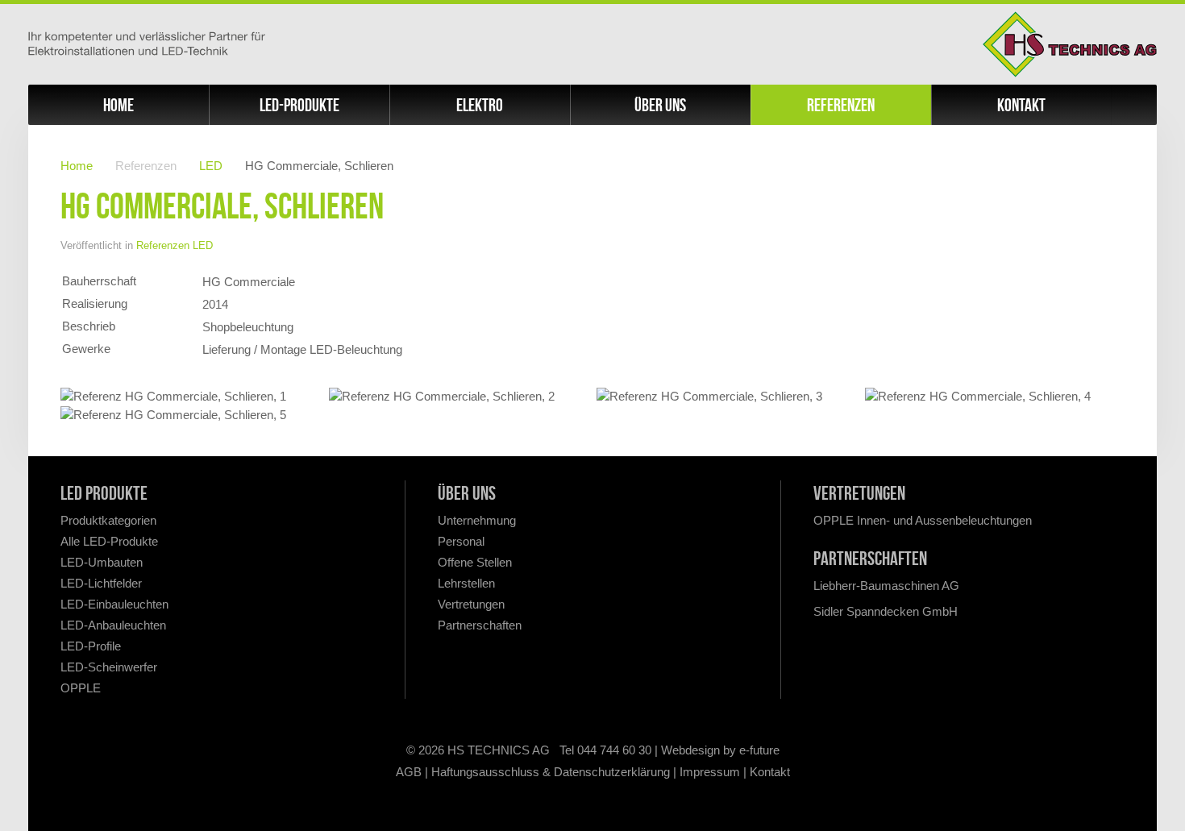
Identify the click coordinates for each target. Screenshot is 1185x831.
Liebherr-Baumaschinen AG (886, 585)
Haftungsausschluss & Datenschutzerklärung (550, 772)
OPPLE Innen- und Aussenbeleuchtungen (922, 520)
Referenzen (841, 104)
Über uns (660, 104)
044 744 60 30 (614, 750)
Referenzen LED (174, 245)
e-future (759, 750)
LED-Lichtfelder (101, 583)
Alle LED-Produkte (109, 541)
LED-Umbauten (101, 562)
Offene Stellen (475, 562)
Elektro (479, 104)
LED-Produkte (299, 104)
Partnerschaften (480, 625)
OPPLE (80, 688)
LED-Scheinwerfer (108, 667)
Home (118, 104)
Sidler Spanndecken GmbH (885, 611)
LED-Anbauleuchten (113, 625)
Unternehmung (477, 520)
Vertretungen (471, 604)
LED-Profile (90, 646)
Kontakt (1021, 104)
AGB (409, 772)
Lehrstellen (466, 583)
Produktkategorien (108, 520)
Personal (461, 541)
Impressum (710, 772)
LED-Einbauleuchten (114, 604)
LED (210, 165)
